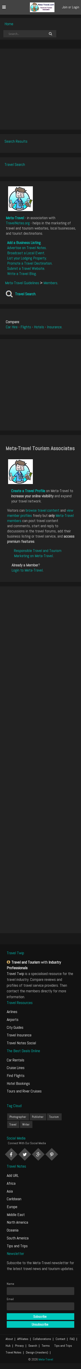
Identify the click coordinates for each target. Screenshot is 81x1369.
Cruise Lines (16, 1067)
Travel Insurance (19, 1035)
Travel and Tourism (25, 962)
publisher (37, 1117)
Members (50, 282)
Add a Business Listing (24, 242)
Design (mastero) (37, 1352)
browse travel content (42, 510)
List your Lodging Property (26, 258)
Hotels (39, 326)
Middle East (16, 1214)
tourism (54, 1117)
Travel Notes (13, 1352)
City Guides (15, 1027)
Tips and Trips (17, 1245)
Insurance (54, 326)
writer (25, 1124)
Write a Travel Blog (21, 273)
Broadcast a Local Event (25, 252)
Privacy (19, 1346)
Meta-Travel (15, 217)
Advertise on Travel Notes (26, 247)
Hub (8, 1346)
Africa (11, 1183)
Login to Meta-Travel (27, 570)
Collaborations (42, 1339)
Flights (25, 326)
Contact (60, 1339)
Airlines (12, 1011)
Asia (10, 1191)
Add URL (13, 1175)
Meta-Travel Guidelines (22, 282)
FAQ (72, 1339)
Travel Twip (15, 973)
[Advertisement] (40, 89)
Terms (46, 1346)
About (9, 1339)
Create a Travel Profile (28, 490)
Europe (12, 1206)
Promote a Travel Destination (29, 263)
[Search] (50, 33)
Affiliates (22, 1339)
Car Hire (12, 326)
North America (17, 1222)
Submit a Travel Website (25, 268)
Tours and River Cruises (24, 1091)
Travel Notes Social (21, 1042)
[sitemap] (9, 962)
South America (18, 1238)
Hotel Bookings (18, 1083)
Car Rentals (15, 1060)
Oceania (12, 1230)
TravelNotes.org (18, 222)
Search (32, 1346)
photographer (17, 1117)
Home (8, 23)
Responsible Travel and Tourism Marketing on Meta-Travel (37, 553)
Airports (12, 1019)
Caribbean (14, 1198)
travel (12, 1124)
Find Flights (16, 1075)
